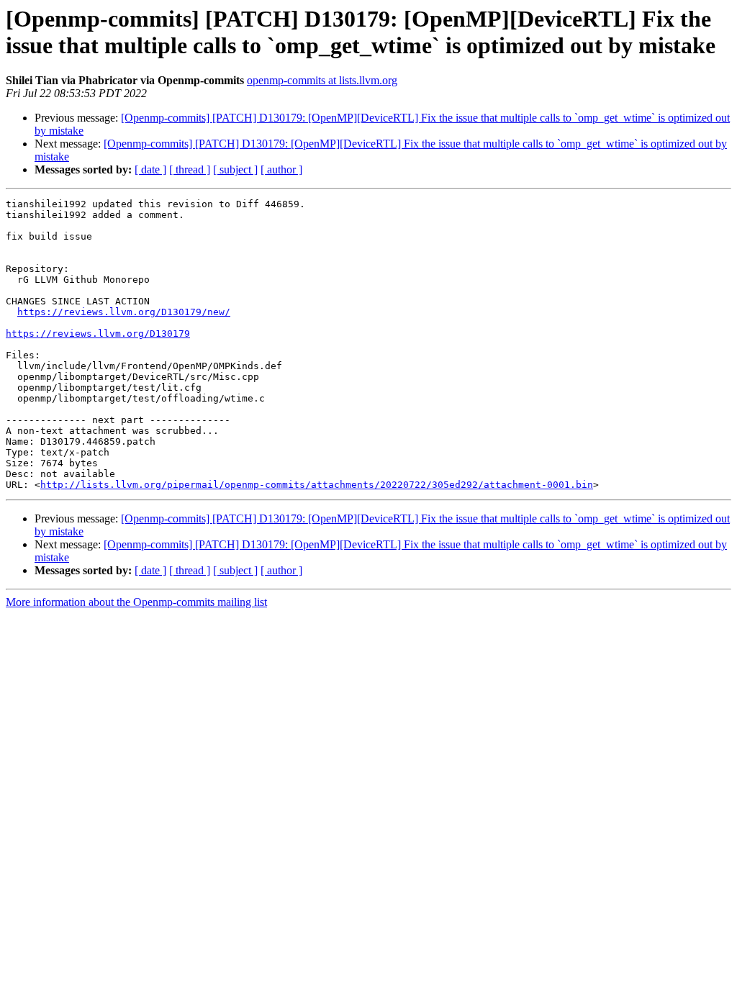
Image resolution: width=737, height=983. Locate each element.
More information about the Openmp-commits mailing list (136, 602)
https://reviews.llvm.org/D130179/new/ (123, 312)
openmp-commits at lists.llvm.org (322, 80)
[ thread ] (189, 169)
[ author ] (281, 169)
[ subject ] (235, 169)
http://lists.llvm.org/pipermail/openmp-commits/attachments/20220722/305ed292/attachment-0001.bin (316, 484)
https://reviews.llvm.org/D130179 (98, 333)
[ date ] (150, 169)
